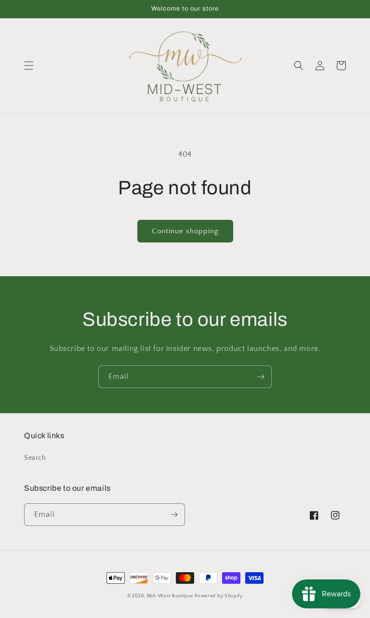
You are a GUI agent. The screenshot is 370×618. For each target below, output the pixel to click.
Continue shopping (185, 231)
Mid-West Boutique (170, 596)
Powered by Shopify (219, 596)
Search (35, 458)
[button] (29, 65)
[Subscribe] (260, 376)
